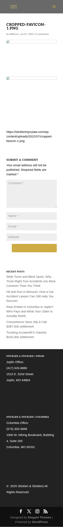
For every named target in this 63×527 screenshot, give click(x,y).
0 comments (42, 34)
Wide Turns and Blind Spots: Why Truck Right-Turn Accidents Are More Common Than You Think (31, 281)
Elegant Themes (39, 517)
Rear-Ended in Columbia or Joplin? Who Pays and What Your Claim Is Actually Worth (29, 311)
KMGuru (14, 34)
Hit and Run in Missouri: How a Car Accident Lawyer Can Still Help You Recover (30, 296)
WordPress (40, 522)
